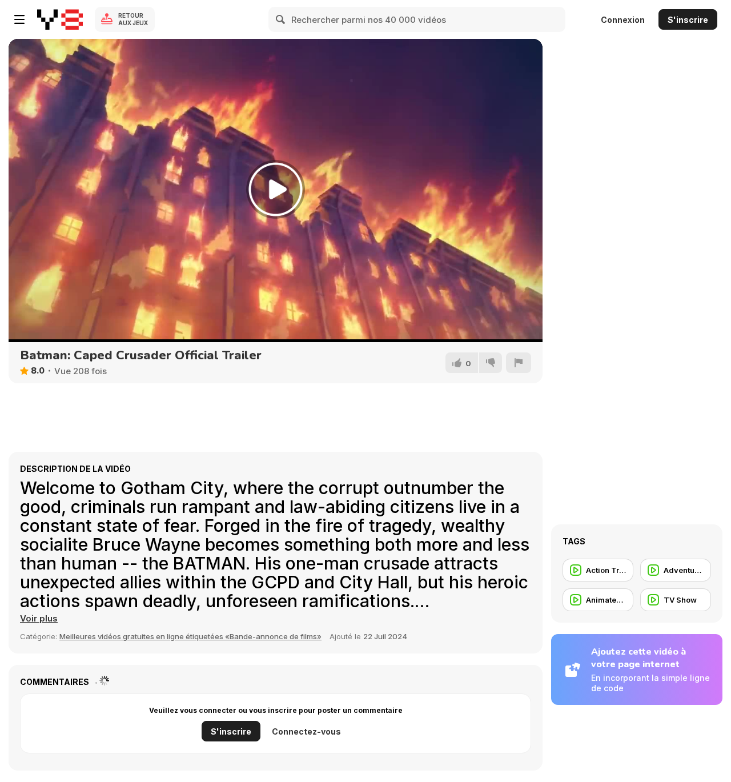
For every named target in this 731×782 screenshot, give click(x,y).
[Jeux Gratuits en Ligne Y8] (60, 19)
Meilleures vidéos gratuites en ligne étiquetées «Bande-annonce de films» (190, 636)
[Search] (281, 19)
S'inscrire (688, 20)
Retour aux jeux (133, 19)
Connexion (623, 20)
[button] (39, 618)
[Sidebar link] (19, 19)
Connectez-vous (306, 731)
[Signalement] (518, 362)
